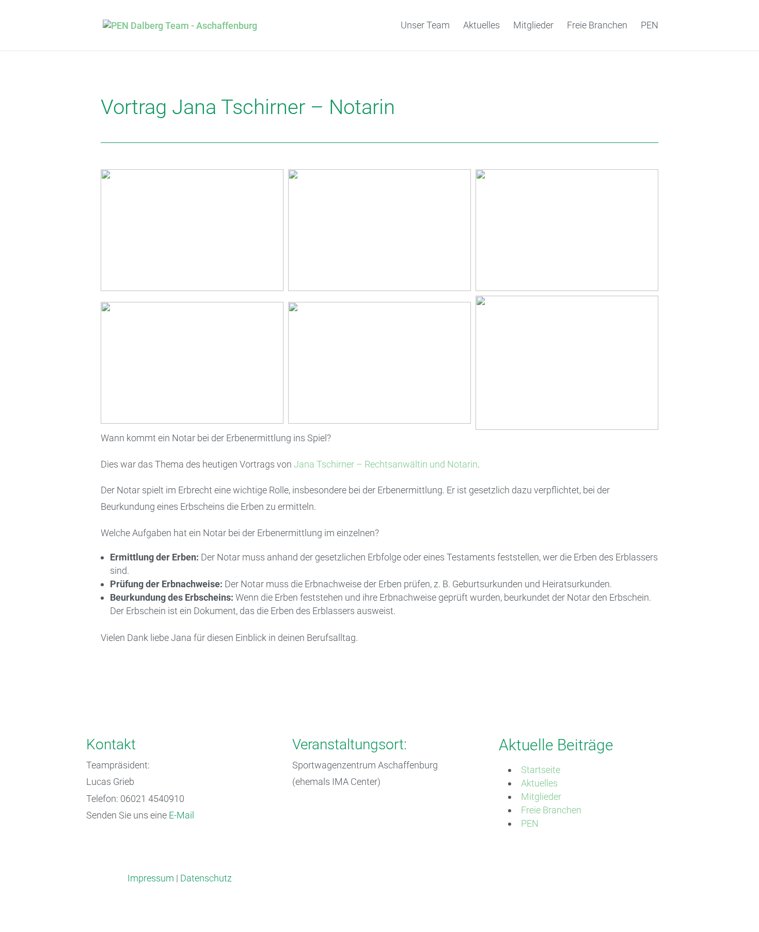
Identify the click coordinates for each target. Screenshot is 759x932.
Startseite (540, 769)
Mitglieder (533, 26)
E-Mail (181, 815)
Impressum (151, 878)
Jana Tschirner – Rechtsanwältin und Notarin (386, 464)
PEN (649, 26)
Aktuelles (481, 26)
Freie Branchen (597, 26)
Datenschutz (206, 878)
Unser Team (425, 26)
